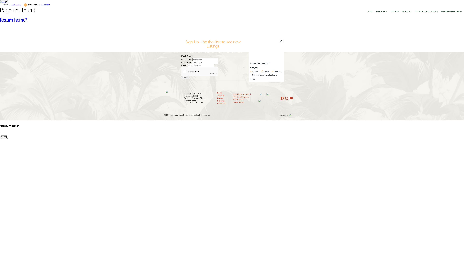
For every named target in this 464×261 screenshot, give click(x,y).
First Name (186, 59)
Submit (185, 78)
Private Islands (238, 99)
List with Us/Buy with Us (426, 11)
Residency (406, 11)
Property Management (451, 11)
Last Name (186, 62)
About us (380, 11)
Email (184, 65)
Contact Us (221, 103)
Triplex (252, 79)
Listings (395, 11)
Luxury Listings (238, 102)
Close (4, 137)
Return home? (13, 20)
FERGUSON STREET (260, 63)
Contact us (45, 5)
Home (370, 11)
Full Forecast (16, 5)
